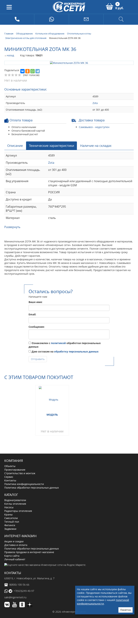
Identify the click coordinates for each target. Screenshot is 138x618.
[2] (9, 75)
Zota (95, 102)
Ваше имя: (35, 301)
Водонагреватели (15, 500)
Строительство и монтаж (19, 473)
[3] (13, 75)
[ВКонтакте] (22, 71)
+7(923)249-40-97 (24, 590)
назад (10, 55)
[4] (16, 75)
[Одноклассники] (27, 71)
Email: (32, 314)
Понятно (125, 610)
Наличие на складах (95, 145)
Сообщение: (37, 326)
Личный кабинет (14, 559)
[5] (19, 75)
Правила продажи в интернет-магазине (29, 551)
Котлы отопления (15, 503)
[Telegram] (37, 71)
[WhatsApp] (32, 71)
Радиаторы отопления (18, 510)
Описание (15, 145)
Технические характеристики (51, 145)
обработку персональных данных (76, 351)
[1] (6, 75)
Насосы (8, 507)
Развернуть (12, 227)
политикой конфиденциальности (103, 601)
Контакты (10, 480)
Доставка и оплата (15, 544)
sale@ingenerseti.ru (15, 597)
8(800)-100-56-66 (19, 584)
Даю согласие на (64, 351)
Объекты (9, 466)
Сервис (8, 476)
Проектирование (14, 469)
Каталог (11, 494)
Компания (13, 460)
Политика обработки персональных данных (31, 487)
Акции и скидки (14, 541)
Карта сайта (11, 555)
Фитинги (9, 525)
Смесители (11, 518)
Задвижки (10, 528)
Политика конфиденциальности (24, 484)
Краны (8, 514)
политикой (58, 342)
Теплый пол (11, 521)
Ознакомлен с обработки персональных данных (65, 344)
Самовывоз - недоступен (94, 126)
